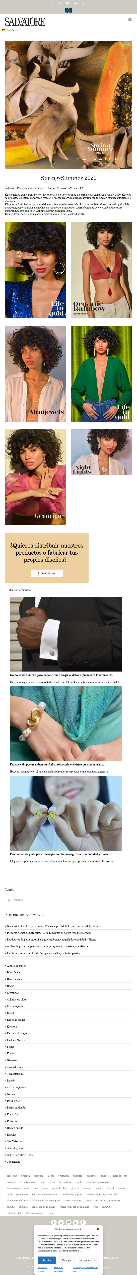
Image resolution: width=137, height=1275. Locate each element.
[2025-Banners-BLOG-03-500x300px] (47, 534)
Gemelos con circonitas (97, 1181)
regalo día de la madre (43, 1206)
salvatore (107, 1206)
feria (42, 1181)
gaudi (79, 1181)
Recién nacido (15, 1128)
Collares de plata (17, 999)
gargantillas (65, 1181)
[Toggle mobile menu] (130, 19)
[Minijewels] (35, 327)
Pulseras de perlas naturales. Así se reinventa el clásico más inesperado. (49, 932)
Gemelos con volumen (18, 1188)
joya (36, 1188)
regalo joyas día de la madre (74, 1206)
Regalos (11, 1134)
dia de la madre (27, 1181)
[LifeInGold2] (101, 327)
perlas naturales (73, 1200)
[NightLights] (101, 430)
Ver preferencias (89, 1260)
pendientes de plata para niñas (102, 1194)
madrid (87, 1188)
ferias (52, 1181)
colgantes (91, 1175)
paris (9, 1194)
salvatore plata (14, 1212)
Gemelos (12, 1060)
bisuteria (38, 1175)
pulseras (23, 1206)
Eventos (12, 1026)
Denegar (67, 1260)
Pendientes (13, 1100)
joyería (11, 1080)
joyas (45, 1188)
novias (121, 1188)
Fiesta (10, 1053)
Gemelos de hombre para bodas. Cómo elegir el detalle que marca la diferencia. (53, 926)
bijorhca (25, 1175)
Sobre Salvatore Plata (20, 1155)
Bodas (10, 986)
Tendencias (13, 1161)
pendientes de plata (72, 1194)
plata (88, 1200)
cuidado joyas (120, 1175)
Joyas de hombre (17, 1067)
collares (105, 1175)
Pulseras (12, 1121)
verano (49, 1212)
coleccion (77, 1175)
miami (98, 1188)
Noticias (12, 1094)
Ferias (10, 1046)
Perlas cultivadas (17, 1107)
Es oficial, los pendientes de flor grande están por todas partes (43, 953)
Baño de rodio (15, 979)
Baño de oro (14, 972)
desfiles (11, 1181)
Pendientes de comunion (44, 1194)
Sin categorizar (16, 1148)
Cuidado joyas (15, 1006)
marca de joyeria (16, 1087)
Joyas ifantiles (15, 1073)
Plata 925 (12, 1114)
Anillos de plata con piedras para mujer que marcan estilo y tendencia (47, 946)
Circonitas (13, 992)
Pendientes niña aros (18, 1200)
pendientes (22, 1194)
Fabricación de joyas (19, 1033)
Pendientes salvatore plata (46, 1200)
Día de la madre (16, 1019)
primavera (114, 1200)
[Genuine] (35, 430)
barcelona (12, 1175)
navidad (110, 1188)
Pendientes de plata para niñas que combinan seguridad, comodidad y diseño (51, 939)
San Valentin (14, 1141)
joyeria (75, 1188)
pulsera (11, 1206)
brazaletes (63, 1175)
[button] (97, 1229)
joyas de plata (59, 1188)
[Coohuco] (101, 223)
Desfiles (11, 1013)
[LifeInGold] (35, 223)
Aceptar (47, 1260)
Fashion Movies (16, 1040)
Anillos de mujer (16, 965)
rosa (96, 1206)
